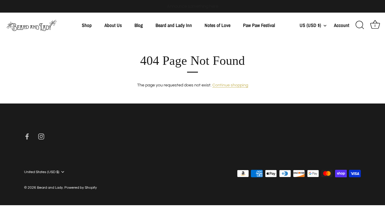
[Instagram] (41, 136)
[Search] (359, 25)
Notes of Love (217, 25)
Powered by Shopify (80, 187)
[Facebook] (27, 136)
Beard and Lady (50, 187)
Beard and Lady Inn (174, 25)
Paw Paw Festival (259, 25)
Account (341, 25)
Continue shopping (230, 85)
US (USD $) (310, 25)
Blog (138, 25)
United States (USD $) (41, 172)
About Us (113, 25)
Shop (87, 25)
